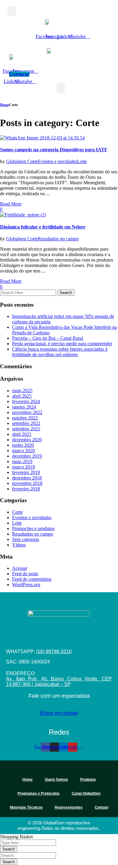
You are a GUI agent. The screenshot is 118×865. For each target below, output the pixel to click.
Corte (32, 161)
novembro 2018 (27, 483)
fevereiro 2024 (26, 401)
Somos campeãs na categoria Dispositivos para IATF (53, 149)
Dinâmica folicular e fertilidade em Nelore (42, 226)
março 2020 (23, 450)
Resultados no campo (58, 238)
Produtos (88, 779)
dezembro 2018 (27, 477)
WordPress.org (26, 584)
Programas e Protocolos (39, 793)
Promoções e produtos (33, 528)
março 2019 (23, 466)
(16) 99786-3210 (54, 651)
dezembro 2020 (27, 439)
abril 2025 (21, 396)
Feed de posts (25, 573)
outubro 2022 (25, 417)
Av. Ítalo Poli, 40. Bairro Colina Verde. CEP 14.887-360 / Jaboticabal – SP (59, 681)
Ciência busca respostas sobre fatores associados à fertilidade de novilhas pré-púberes (59, 351)
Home (4, 105)
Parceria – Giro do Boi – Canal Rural (47, 338)
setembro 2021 (26, 428)
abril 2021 (21, 434)
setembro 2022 (26, 423)
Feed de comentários (31, 579)
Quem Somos (56, 779)
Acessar (19, 568)
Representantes (69, 807)
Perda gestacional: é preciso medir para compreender (62, 343)
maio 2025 (22, 390)
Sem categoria (25, 539)
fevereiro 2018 (26, 488)
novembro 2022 (27, 412)
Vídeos (19, 544)
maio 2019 (22, 461)
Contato (101, 807)
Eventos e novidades (57, 161)
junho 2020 (23, 445)
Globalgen (16, 161)
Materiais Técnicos (26, 807)
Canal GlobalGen (86, 793)
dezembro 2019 (27, 456)
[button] (12, 11)
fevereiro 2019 (26, 472)
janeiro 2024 (24, 406)
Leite (82, 161)
